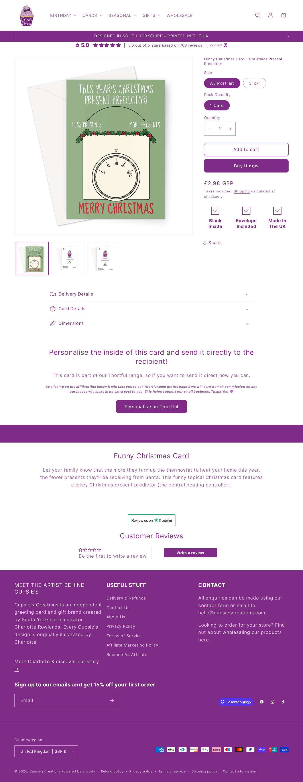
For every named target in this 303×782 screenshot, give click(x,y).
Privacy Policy (120, 626)
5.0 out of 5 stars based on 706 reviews (165, 45)
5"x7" (255, 83)
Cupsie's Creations (45, 771)
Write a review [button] (190, 553)
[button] (63, 15)
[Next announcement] (288, 36)
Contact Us (118, 607)
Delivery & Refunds (126, 598)
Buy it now (246, 166)
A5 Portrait (222, 83)
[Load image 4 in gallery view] (103, 258)
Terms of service (172, 771)
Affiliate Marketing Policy (132, 645)
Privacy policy (141, 771)
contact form (213, 605)
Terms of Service (124, 635)
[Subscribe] (111, 700)
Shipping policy (204, 771)
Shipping (242, 191)
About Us (116, 616)
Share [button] (215, 242)
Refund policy (112, 771)
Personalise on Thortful (152, 406)
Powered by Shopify (78, 771)
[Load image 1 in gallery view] (32, 258)
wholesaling (236, 632)
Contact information (239, 771)
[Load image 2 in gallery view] (67, 258)
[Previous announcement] (15, 36)
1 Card (217, 105)
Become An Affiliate (127, 654)
